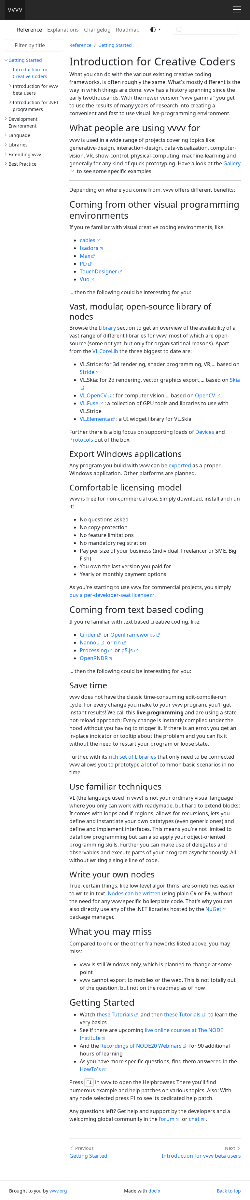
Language (19, 135)
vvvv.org (58, 1191)
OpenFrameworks (132, 634)
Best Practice (22, 164)
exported (180, 465)
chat (194, 1119)
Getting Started (25, 60)
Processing (93, 650)
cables (87, 240)
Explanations (63, 29)
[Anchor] (207, 127)
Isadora (89, 248)
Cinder (88, 634)
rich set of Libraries (132, 756)
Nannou (90, 642)
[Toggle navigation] (237, 9)
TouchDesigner (98, 271)
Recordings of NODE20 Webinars (141, 1045)
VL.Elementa (95, 418)
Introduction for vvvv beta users (201, 1155)
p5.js (127, 650)
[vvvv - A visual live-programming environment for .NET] (15, 10)
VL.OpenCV (93, 395)
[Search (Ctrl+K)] (205, 29)
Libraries (18, 145)
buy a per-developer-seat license (109, 595)
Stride (87, 372)
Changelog (97, 29)
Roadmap (128, 29)
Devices (204, 431)
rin (117, 642)
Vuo (85, 279)
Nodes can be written (134, 893)
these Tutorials (115, 1014)
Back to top (229, 1191)
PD (83, 263)
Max (85, 255)
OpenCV (205, 395)
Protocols (81, 439)
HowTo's (90, 1069)
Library (107, 327)
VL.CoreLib (105, 351)
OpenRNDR (94, 658)
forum (166, 1119)
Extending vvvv (24, 154)
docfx (154, 1191)
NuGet (213, 909)
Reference (29, 29)
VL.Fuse (89, 403)
